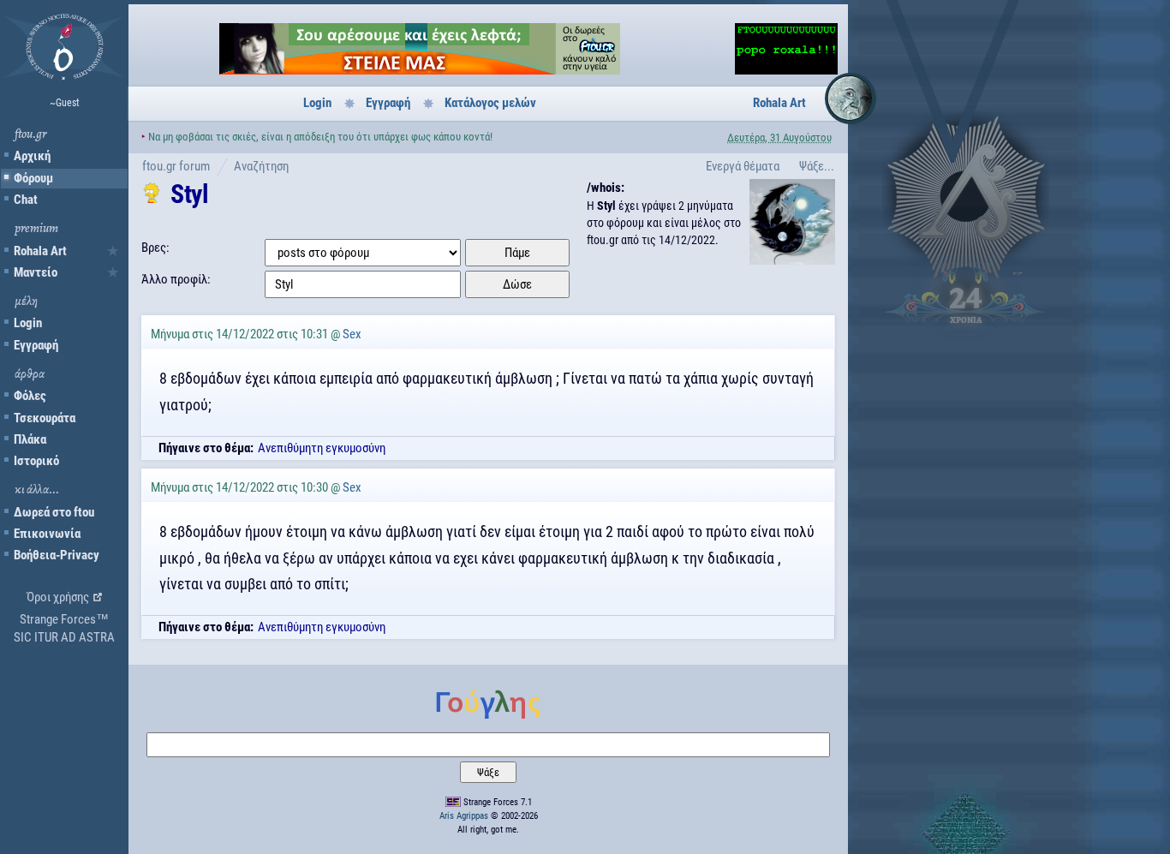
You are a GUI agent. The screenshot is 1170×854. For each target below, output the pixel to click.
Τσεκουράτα (44, 418)
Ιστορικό (36, 461)
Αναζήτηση (261, 166)
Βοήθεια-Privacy (56, 555)
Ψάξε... (816, 166)
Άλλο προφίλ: (176, 279)
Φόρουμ (33, 178)
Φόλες (30, 395)
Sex (352, 334)
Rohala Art (40, 251)
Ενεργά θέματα (742, 166)
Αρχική (32, 156)
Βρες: (155, 247)
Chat (26, 199)
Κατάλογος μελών (490, 102)
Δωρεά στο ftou (54, 512)
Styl (189, 194)
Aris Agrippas (463, 815)
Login (28, 323)
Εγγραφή (36, 345)
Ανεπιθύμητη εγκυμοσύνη (321, 448)
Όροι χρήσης (58, 597)
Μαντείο (35, 272)
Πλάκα (30, 439)
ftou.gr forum (176, 166)
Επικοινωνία (47, 533)
